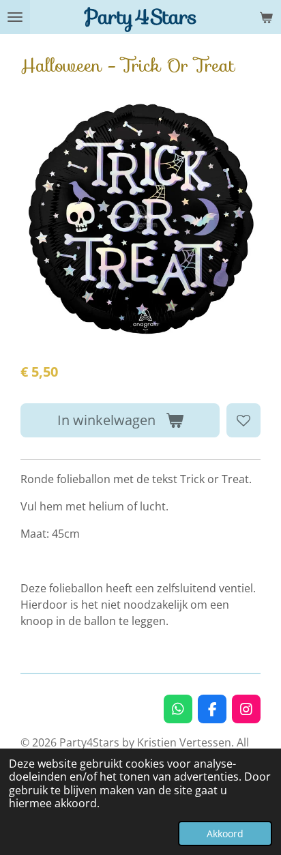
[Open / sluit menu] (15, 17)
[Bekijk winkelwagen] (266, 17)
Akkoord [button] (225, 833)
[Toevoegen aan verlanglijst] (243, 420)
